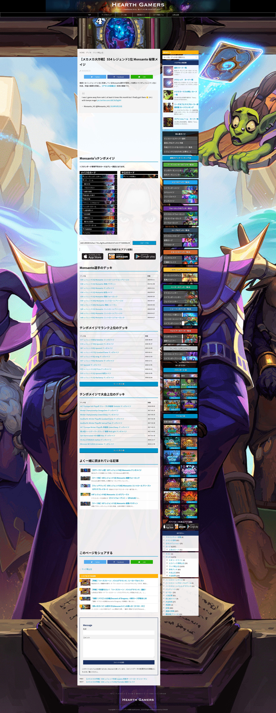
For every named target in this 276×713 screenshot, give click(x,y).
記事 (167, 608)
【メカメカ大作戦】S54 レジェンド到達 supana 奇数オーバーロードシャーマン (116, 679)
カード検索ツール (158, 15)
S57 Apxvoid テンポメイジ (90, 365)
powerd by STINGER (162, 709)
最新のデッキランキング (179, 158)
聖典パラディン (170, 279)
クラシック (168, 375)
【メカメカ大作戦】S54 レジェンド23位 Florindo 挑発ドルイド (110, 682)
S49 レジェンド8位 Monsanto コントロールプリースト (101, 313)
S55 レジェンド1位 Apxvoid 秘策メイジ (95, 373)
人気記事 (169, 595)
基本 (183, 375)
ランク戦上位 (87, 569)
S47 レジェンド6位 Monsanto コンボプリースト (110, 494)
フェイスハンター (171, 301)
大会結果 (172, 575)
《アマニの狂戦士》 (109, 86)
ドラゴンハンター (171, 293)
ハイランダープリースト (173, 358)
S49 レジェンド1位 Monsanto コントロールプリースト (101, 309)
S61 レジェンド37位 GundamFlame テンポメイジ (99, 352)
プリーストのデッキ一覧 (179, 348)
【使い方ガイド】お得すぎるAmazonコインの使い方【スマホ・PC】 (118, 606)
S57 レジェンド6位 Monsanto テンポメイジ (97, 288)
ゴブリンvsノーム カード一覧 (186, 119)
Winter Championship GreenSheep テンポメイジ (99, 414)
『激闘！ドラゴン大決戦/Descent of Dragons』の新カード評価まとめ (119, 598)
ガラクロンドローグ (172, 236)
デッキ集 (124, 15)
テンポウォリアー (171, 336)
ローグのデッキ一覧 (180, 230)
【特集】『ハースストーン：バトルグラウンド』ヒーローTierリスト (117, 580)
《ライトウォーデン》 (116, 498)
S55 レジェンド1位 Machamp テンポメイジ (97, 377)
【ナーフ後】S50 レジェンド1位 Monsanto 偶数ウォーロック (115, 478)
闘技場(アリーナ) (172, 614)
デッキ (168, 557)
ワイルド (179, 416)
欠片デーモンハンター (172, 174)
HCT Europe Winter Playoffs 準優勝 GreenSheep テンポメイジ (104, 427)
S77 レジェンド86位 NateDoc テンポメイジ (97, 339)
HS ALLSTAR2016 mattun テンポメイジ (95, 439)
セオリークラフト (176, 560)
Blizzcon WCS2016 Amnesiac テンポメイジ (97, 444)
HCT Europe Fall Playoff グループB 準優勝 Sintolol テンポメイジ (105, 406)
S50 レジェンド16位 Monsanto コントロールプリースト (102, 300)
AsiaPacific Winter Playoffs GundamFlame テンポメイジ (102, 418)
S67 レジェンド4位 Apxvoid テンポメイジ (96, 348)
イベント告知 (171, 540)
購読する (168, 52)
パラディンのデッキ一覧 (179, 269)
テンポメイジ (169, 201)
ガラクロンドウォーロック (174, 214)
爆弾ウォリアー (170, 341)
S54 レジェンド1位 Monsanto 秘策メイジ (96, 292)
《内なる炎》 (132, 498)
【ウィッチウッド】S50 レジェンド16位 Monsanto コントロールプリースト (121, 485)
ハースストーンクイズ (174, 580)
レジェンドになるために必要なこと (178, 151)
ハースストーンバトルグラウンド (178, 586)
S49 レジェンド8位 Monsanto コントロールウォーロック (102, 317)
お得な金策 (175, 15)
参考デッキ (173, 569)
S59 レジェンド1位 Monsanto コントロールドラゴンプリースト (104, 279)
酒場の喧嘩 (170, 611)
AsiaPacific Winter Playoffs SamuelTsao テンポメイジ (101, 423)
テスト (168, 553)
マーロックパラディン (172, 275)
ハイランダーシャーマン (173, 323)
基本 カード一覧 (180, 67)
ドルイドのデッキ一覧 (180, 252)
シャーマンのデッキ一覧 (179, 309)
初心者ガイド (171, 598)
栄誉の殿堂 (168, 421)
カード (168, 546)
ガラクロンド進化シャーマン (175, 314)
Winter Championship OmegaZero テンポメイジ (99, 410)
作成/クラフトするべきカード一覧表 (178, 147)
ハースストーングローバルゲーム (178, 583)
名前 (84, 629)
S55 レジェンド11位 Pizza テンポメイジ (95, 369)
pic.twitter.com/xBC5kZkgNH (109, 100)
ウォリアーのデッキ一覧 (179, 330)
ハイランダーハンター (172, 297)
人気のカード (174, 549)
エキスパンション (173, 543)
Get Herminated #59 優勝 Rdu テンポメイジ (97, 435)
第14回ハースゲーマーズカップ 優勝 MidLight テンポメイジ (103, 431)
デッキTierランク (107, 15)
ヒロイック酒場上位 (176, 563)
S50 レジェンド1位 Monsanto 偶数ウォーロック (99, 296)
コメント (86, 637)
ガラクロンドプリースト (173, 354)
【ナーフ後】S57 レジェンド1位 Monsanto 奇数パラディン (114, 503)
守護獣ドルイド (170, 262)
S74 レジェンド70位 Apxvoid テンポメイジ (97, 344)
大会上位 (172, 572)
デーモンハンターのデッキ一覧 (179, 164)
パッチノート (171, 589)
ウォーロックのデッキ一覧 (179, 208)
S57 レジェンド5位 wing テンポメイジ (95, 356)
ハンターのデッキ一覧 (180, 287)
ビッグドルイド (170, 257)
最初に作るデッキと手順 (173, 143)
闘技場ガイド (141, 15)
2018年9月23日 (116, 106)
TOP (89, 15)
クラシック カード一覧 (183, 79)
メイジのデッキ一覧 (180, 182)
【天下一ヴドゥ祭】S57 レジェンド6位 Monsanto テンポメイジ (116, 470)
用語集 (168, 604)
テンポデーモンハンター (173, 170)
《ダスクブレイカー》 (100, 489)
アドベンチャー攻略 (173, 537)
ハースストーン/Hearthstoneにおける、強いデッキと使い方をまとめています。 (138, 704)
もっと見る (118, 384)
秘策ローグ (168, 240)
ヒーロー (169, 592)
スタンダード (179, 370)
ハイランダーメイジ (171, 188)
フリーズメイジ (170, 196)
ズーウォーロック (171, 222)
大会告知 (169, 601)
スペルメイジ (169, 192)
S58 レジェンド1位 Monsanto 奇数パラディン (98, 284)
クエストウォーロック (172, 218)
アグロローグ (169, 244)
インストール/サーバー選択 (174, 138)
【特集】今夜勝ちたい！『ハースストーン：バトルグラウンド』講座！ (118, 589)
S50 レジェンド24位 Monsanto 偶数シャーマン (98, 305)
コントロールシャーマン (173, 319)
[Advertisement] (119, 131)
